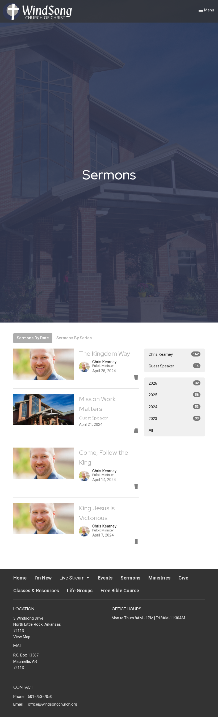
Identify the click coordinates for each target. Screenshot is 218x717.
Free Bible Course (119, 590)
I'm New (43, 578)
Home (20, 578)
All (151, 430)
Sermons (130, 578)
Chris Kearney (174, 354)
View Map (21, 636)
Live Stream (72, 578)
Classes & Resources (36, 590)
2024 (174, 407)
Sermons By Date (33, 338)
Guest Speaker (174, 366)
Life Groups (80, 590)
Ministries (159, 578)
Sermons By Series (74, 338)
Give (183, 578)
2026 (174, 383)
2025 (174, 395)
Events (105, 578)
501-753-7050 (40, 696)
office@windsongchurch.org (52, 704)
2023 (174, 418)
